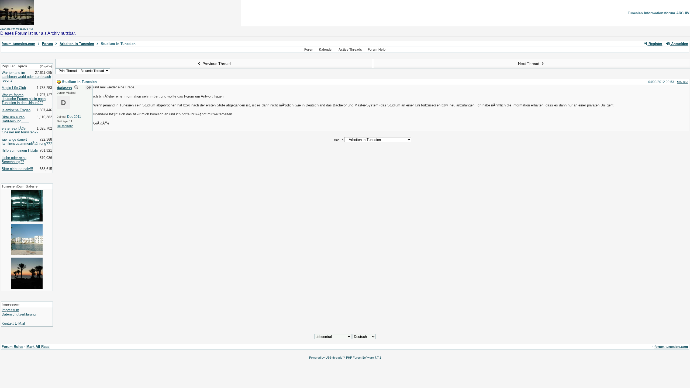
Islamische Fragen (16, 110)
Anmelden (679, 44)
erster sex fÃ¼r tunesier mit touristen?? (20, 130)
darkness (64, 88)
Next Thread (529, 63)
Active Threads (350, 49)
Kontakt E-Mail (13, 323)
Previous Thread (216, 63)
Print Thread (68, 71)
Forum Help (376, 49)
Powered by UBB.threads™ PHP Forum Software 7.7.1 (345, 357)
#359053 (682, 82)
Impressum (10, 310)
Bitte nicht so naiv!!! (17, 169)
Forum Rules (12, 347)
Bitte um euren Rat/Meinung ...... (15, 119)
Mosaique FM (24, 28)
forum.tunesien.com (18, 44)
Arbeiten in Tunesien (77, 44)
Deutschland (65, 125)
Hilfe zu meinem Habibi (20, 150)
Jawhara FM (7, 28)
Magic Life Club (14, 88)
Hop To (338, 139)
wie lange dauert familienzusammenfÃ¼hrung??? (27, 141)
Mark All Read (38, 347)
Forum (47, 44)
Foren (308, 49)
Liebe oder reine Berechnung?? (14, 160)
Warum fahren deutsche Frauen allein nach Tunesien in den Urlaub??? (24, 99)
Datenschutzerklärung (19, 314)
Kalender (326, 49)
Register (654, 44)
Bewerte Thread (93, 71)
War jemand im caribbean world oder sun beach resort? (26, 76)
